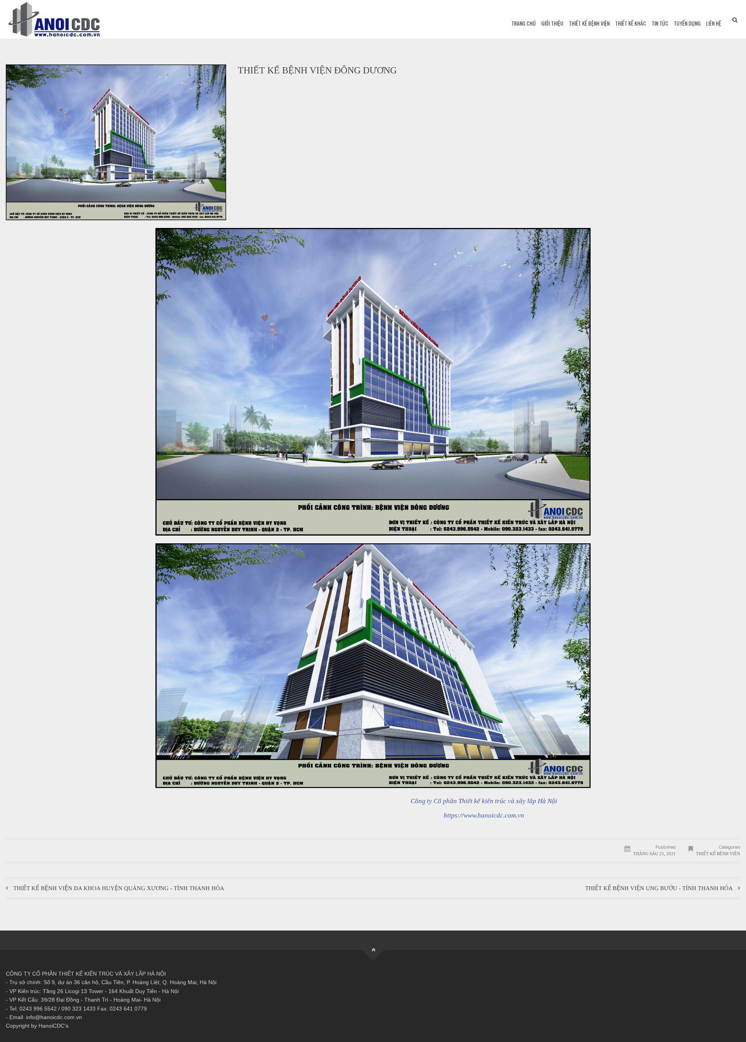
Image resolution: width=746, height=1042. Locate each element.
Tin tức (660, 23)
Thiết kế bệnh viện (589, 23)
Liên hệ (713, 23)
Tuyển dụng (687, 23)
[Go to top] (373, 950)
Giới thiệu (552, 23)
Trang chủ (523, 23)
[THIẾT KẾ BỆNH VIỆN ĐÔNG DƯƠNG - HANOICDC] (54, 19)
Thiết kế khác (630, 23)
